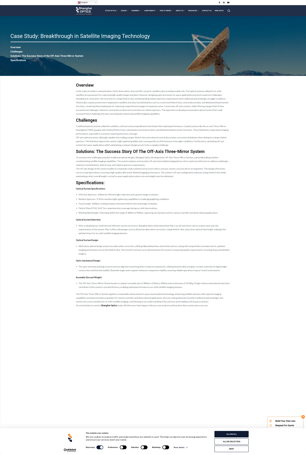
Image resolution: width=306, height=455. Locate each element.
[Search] (228, 10)
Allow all (231, 434)
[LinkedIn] (224, 2)
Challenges (16, 51)
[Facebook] (219, 2)
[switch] (123, 447)
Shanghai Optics (109, 305)
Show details (179, 447)
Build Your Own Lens (285, 421)
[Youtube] (228, 2)
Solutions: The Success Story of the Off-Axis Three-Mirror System (46, 55)
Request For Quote (284, 425)
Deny (231, 449)
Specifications (18, 60)
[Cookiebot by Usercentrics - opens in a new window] (70, 450)
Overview (15, 47)
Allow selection (231, 442)
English (84, 2)
